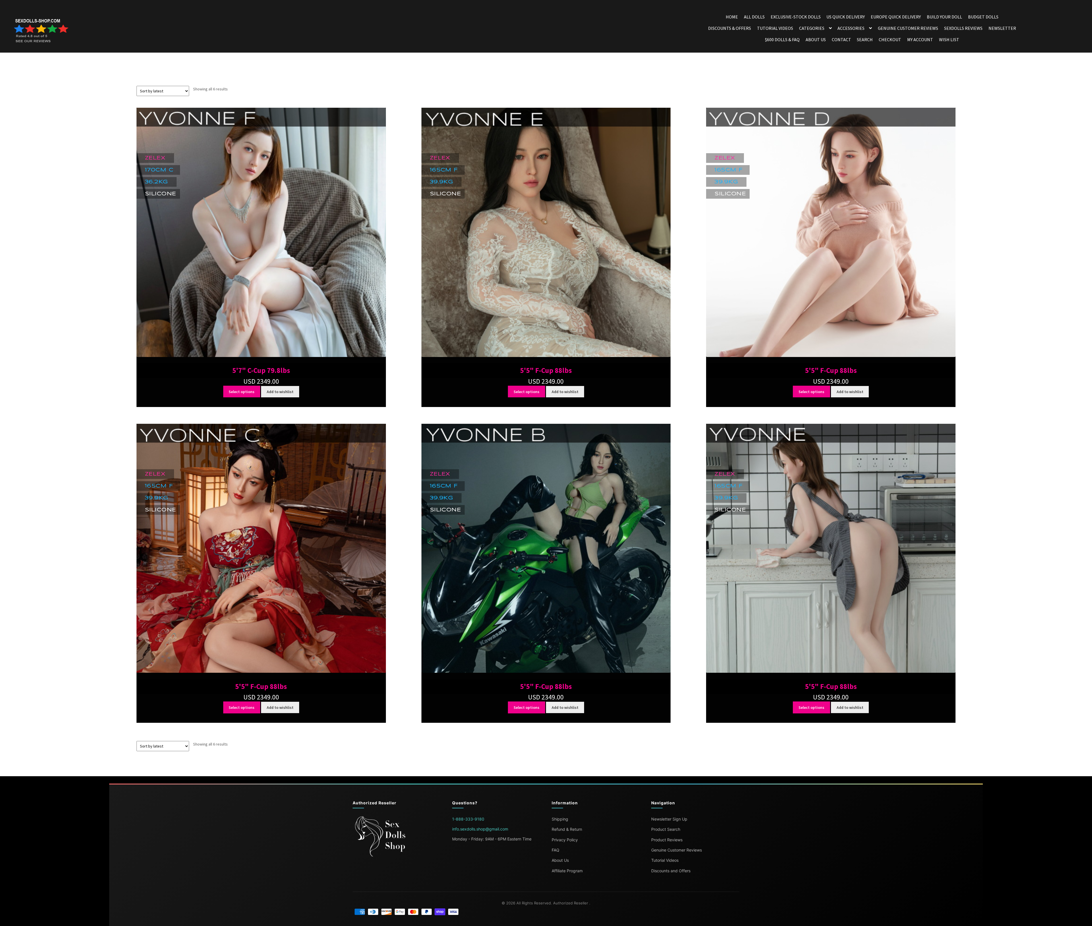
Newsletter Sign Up (669, 819)
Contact (841, 39)
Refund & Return (567, 829)
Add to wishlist (280, 391)
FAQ (555, 850)
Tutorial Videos (775, 28)
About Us (816, 39)
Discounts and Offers (670, 870)
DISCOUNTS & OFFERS (729, 28)
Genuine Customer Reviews (908, 28)
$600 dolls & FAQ (782, 39)
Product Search (665, 829)
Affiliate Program (567, 870)
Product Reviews (666, 839)
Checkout (890, 39)
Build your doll (944, 17)
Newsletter (1002, 28)
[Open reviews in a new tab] (42, 31)
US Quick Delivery (845, 17)
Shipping (560, 819)
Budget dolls (983, 17)
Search (865, 39)
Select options (242, 391)
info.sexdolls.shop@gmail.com (480, 829)
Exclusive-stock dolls (796, 17)
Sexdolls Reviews (963, 28)
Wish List (949, 39)
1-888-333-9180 (468, 819)
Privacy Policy (565, 839)
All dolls (754, 17)
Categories (811, 28)
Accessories (850, 28)
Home (732, 17)
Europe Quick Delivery (896, 17)
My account (920, 39)
